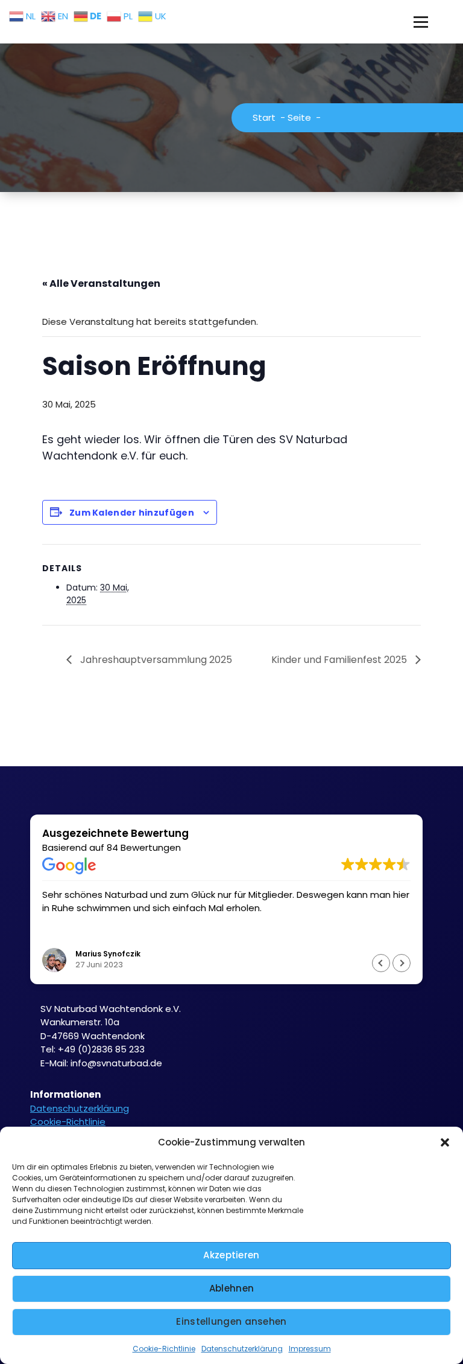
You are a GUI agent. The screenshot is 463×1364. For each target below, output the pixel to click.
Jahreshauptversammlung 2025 (155, 660)
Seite (299, 117)
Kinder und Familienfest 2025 (340, 660)
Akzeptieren (231, 1255)
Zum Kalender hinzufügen (131, 513)
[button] (445, 1142)
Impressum (310, 1348)
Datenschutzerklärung (242, 1348)
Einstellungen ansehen (231, 1321)
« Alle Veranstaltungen (101, 283)
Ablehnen (231, 1288)
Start (264, 117)
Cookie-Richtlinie (164, 1348)
